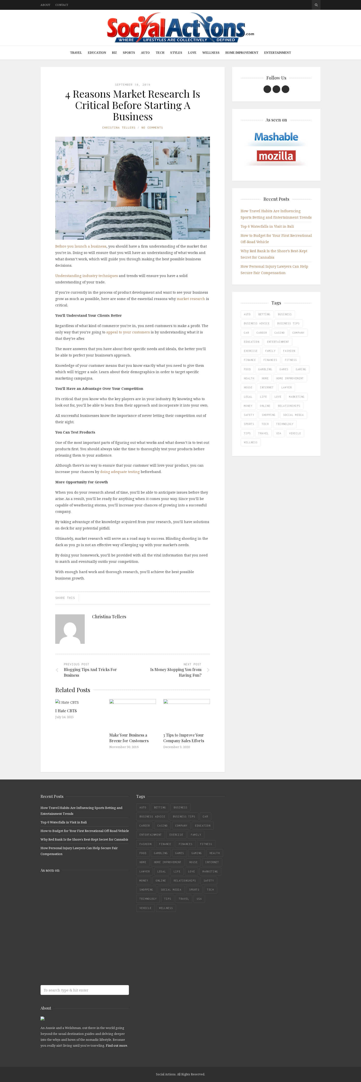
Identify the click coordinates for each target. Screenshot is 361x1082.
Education (97, 53)
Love (192, 53)
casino (280, 332)
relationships (289, 405)
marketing (297, 396)
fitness (291, 359)
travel (263, 433)
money (248, 405)
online (265, 405)
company (298, 332)
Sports (129, 53)
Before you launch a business (80, 246)
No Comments (152, 127)
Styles (176, 53)
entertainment (278, 341)
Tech (160, 53)
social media (293, 414)
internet (267, 387)
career (262, 332)
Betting (264, 314)
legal (248, 396)
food (247, 369)
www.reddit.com (76, 925)
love (278, 396)
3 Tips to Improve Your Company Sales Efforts (183, 737)
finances (270, 359)
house (248, 387)
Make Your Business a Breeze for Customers (129, 737)
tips (247, 433)
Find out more (116, 1045)
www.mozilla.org (76, 906)
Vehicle (295, 433)
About (45, 5)
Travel (76, 53)
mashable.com (76, 887)
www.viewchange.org (76, 964)
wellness (251, 442)
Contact (61, 5)
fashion (289, 350)
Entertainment (277, 53)
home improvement (290, 378)
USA (278, 433)
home (265, 378)
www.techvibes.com (76, 945)
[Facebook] (267, 89)
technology (284, 423)
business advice (257, 323)
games (284, 369)
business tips (288, 323)
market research (191, 298)
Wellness (211, 53)
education (251, 341)
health (249, 378)
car (246, 332)
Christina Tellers (119, 127)
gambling (265, 369)
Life (263, 396)
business (285, 314)
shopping (269, 414)
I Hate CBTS (66, 710)
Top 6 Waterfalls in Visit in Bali (267, 226)
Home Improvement (241, 53)
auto (247, 314)
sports (249, 423)
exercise (251, 350)
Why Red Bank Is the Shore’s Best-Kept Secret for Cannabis (84, 839)
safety (249, 414)
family (270, 350)
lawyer (286, 387)
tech (265, 423)
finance (250, 359)
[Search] (316, 5)
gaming (301, 369)
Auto (145, 53)
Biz (114, 53)
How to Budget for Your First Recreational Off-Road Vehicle (85, 831)
